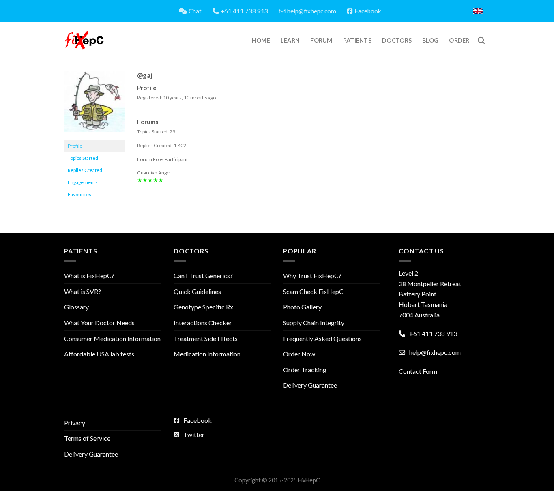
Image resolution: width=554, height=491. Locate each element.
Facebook (367, 11)
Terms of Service (87, 438)
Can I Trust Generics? (203, 275)
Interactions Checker (203, 322)
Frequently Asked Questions (322, 338)
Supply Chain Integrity (313, 322)
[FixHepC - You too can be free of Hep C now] (84, 40)
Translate (438, 11)
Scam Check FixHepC (313, 291)
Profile (75, 146)
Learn (290, 40)
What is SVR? (82, 291)
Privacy (74, 423)
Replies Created (85, 170)
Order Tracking (304, 369)
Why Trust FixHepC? (312, 275)
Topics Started (83, 158)
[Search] (481, 40)
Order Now (299, 354)
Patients (357, 40)
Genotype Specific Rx (203, 307)
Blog (430, 40)
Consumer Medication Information (112, 338)
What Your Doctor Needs (99, 322)
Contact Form (418, 371)
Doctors (397, 40)
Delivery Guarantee (310, 385)
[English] (478, 11)
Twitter (193, 434)
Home (261, 40)
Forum (321, 40)
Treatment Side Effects (206, 338)
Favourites (79, 194)
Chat (195, 11)
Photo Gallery (302, 307)
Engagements (83, 182)
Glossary (76, 307)
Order (459, 40)
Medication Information (207, 354)
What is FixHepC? (89, 275)
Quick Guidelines (197, 291)
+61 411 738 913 (244, 11)
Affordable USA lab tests (99, 354)
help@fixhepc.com (311, 11)
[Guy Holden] (94, 105)
